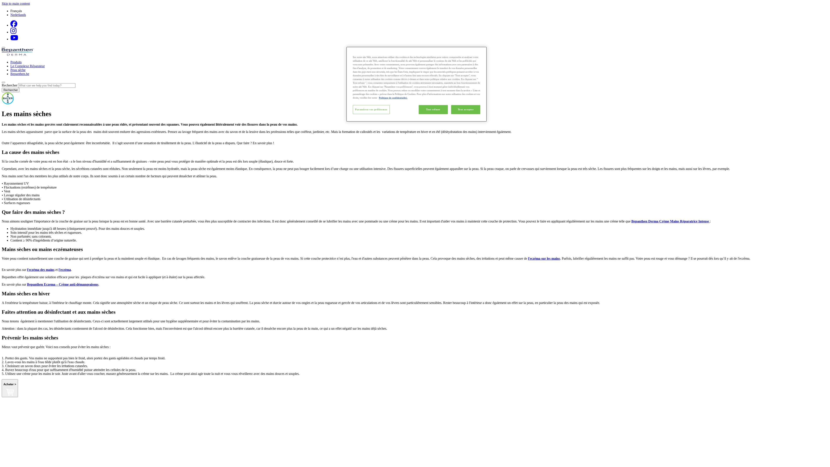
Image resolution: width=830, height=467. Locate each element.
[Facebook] (13, 25)
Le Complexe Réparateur (27, 66)
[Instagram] (13, 32)
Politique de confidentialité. (393, 97)
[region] (416, 84)
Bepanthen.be (19, 74)
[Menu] (3, 47)
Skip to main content (16, 3)
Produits (16, 62)
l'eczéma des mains (40, 270)
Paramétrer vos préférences (371, 109)
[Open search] (3, 82)
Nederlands (18, 15)
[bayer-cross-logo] (8, 103)
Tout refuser (433, 109)
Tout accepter (466, 109)
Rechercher (9, 85)
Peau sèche (18, 70)
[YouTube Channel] (14, 39)
